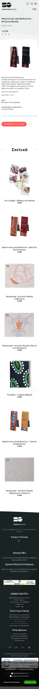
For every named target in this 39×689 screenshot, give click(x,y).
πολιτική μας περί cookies (27, 669)
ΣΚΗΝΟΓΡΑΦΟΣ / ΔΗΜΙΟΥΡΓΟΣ (12, 107)
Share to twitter (6, 34)
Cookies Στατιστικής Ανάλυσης (20, 676)
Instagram (29, 647)
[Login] (27, 3)
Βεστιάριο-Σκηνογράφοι (11, 102)
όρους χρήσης (12, 667)
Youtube (22, 647)
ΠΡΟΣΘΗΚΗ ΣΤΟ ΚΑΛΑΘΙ (14, 124)
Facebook (9, 647)
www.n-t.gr (20, 606)
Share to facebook (3, 34)
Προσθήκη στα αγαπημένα (31, 124)
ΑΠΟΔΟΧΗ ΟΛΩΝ (30, 682)
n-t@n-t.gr (20, 604)
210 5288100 (24, 602)
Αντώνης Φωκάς (8, 109)
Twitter (16, 647)
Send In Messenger (9, 34)
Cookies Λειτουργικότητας (20, 673)
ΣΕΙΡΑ (3, 100)
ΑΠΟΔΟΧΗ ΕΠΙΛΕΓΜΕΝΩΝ (11, 682)
